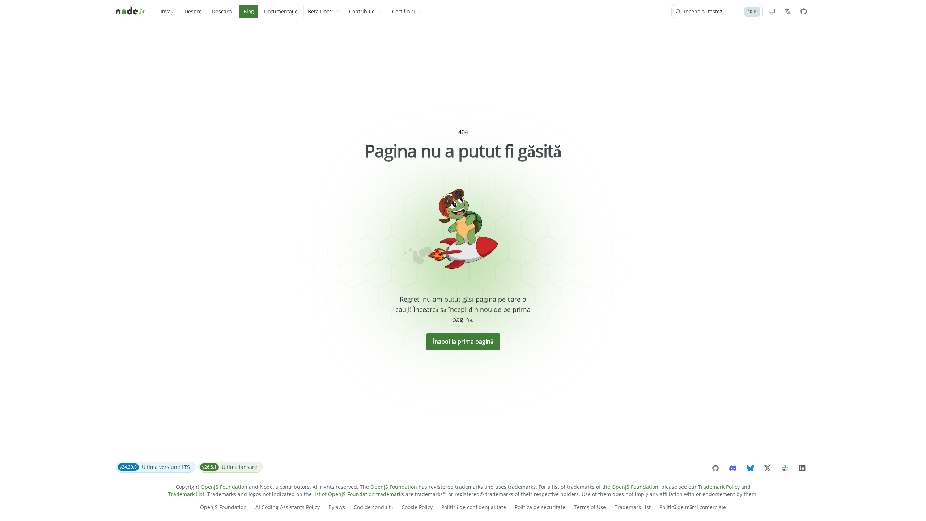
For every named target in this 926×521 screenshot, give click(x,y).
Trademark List (186, 494)
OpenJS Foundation (224, 486)
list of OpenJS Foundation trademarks (358, 494)
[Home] (130, 11)
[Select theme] (771, 11)
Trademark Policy (719, 486)
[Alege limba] (787, 11)
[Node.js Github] (803, 11)
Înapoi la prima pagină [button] (463, 342)
